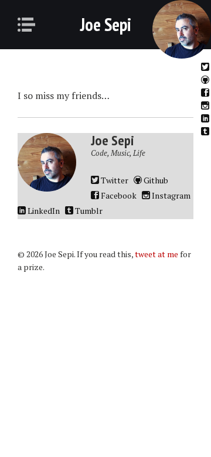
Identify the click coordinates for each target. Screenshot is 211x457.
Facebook (206, 92)
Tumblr (206, 131)
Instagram (206, 105)
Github (206, 79)
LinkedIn (206, 118)
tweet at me (156, 254)
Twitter (206, 66)
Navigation (30, 24)
